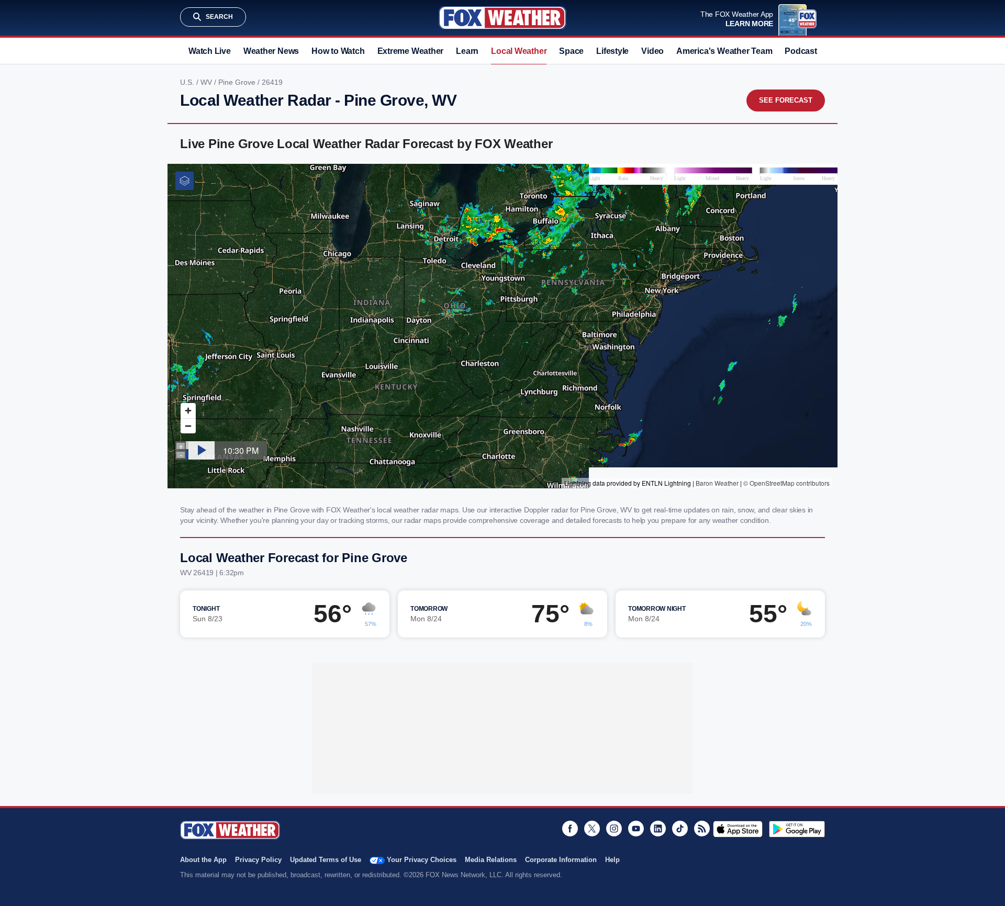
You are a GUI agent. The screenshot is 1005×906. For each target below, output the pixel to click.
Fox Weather (502, 17)
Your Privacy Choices (421, 860)
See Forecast (785, 100)
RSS (702, 828)
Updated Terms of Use (325, 860)
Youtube (636, 828)
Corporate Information (561, 860)
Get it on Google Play (797, 829)
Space (571, 51)
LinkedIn (658, 828)
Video (652, 51)
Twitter (592, 828)
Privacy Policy (258, 860)
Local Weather (518, 51)
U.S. (188, 82)
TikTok (680, 828)
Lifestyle (612, 51)
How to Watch (337, 51)
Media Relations (491, 860)
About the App (203, 860)
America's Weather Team (724, 51)
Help (612, 860)
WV (207, 82)
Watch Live (209, 51)
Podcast (801, 51)
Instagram (614, 828)
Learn (467, 51)
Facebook (570, 828)
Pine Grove (238, 82)
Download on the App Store (738, 829)
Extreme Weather (410, 51)
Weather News (271, 51)
